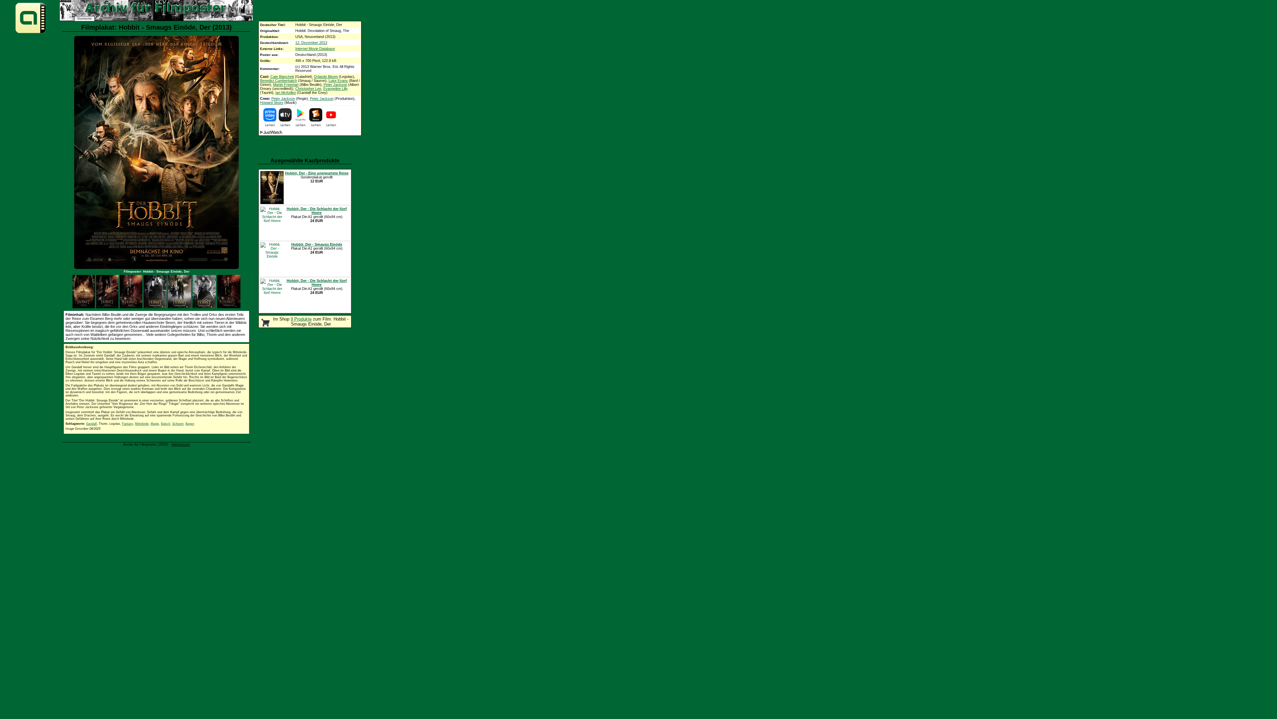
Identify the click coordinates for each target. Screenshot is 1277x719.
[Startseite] (30, 32)
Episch (165, 423)
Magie (155, 423)
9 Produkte (301, 319)
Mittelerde (142, 423)
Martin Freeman (286, 85)
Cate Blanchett (282, 77)
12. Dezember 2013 (311, 43)
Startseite (84, 18)
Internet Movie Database (315, 49)
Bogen (190, 423)
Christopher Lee (308, 89)
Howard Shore (271, 103)
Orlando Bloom (326, 77)
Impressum (181, 444)
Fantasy (127, 423)
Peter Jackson (335, 85)
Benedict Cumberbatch (278, 81)
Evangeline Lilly (335, 89)
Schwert (178, 423)
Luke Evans (338, 81)
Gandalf (91, 423)
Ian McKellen (285, 93)
